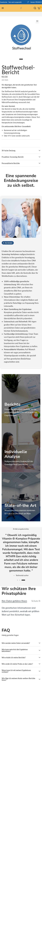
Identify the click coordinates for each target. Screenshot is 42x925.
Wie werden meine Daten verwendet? (16, 643)
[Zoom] (37, 21)
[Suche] (35, 8)
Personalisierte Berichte (11, 163)
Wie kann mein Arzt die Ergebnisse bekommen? (15, 650)
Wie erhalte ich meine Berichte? (14, 657)
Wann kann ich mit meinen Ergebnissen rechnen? (16, 671)
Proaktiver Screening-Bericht (12, 157)
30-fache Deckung (8, 150)
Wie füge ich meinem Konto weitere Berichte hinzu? (18, 679)
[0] (38, 8)
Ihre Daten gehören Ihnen (14, 600)
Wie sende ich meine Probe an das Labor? (17, 664)
